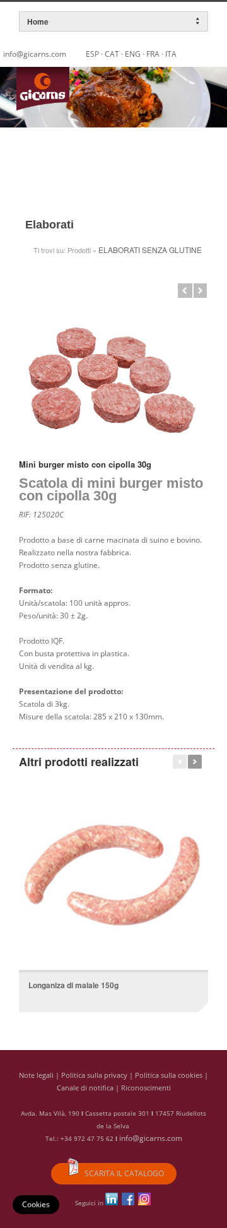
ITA (171, 54)
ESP (92, 54)
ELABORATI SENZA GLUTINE (150, 249)
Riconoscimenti (146, 1087)
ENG (133, 54)
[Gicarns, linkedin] (111, 1202)
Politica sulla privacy (94, 1075)
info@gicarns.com (150, 1138)
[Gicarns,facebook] (128, 1202)
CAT (112, 54)
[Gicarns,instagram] (144, 1202)
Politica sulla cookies (168, 1075)
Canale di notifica (85, 1087)
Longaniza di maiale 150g (73, 985)
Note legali (36, 1075)
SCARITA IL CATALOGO (123, 1173)
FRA (153, 54)
